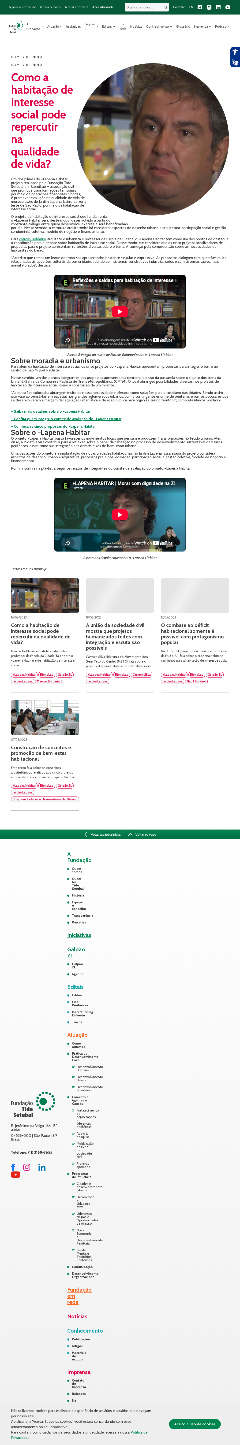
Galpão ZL (90, 26)
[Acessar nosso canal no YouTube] (228, 7)
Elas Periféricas (74, 1003)
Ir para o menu (50, 7)
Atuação (53, 26)
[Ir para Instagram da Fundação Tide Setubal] (26, 1169)
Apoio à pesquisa (83, 1135)
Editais (107, 26)
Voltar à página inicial (105, 834)
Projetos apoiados (83, 1165)
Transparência (74, 915)
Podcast (221, 26)
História (74, 895)
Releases (78, 1393)
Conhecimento (157, 26)
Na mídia (76, 1402)
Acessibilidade (103, 7)
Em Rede (123, 26)
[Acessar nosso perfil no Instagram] (209, 7)
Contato (179, 7)
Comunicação (82, 1266)
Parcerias (74, 922)
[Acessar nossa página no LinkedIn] (218, 7)
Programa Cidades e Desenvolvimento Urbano (45, 799)
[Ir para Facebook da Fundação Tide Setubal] (13, 1169)
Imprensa (201, 26)
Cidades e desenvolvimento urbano (84, 1187)
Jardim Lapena (23, 681)
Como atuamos (78, 1045)
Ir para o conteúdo (23, 7)
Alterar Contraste (77, 7)
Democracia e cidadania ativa (84, 1201)
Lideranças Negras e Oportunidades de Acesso (84, 1218)
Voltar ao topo (145, 834)
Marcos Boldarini (32, 239)
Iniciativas (73, 26)
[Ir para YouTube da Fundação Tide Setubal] (15, 1176)
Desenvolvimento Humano (84, 1068)
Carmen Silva (142, 674)
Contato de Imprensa (78, 1384)
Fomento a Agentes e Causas (80, 1100)
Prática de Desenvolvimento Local (82, 1057)
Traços (74, 1022)
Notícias (136, 26)
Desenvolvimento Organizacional (82, 1275)
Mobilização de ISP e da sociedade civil (84, 1150)
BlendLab (46, 674)
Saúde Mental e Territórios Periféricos (84, 1255)
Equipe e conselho (74, 905)
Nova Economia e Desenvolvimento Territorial (84, 1237)
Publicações (78, 1339)
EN (191, 7)
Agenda (74, 974)
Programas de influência (81, 1175)
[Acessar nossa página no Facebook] (199, 7)
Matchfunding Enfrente (74, 1013)
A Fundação (33, 26)
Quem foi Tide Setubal (74, 883)
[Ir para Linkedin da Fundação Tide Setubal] (41, 1169)
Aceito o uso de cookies (195, 1424)
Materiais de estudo (78, 1356)
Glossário (183, 26)
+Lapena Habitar (24, 674)
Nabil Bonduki (196, 681)
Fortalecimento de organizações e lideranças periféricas (84, 1118)
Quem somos (74, 870)
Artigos (77, 1346)
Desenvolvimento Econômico (84, 1088)
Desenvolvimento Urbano (84, 1078)
